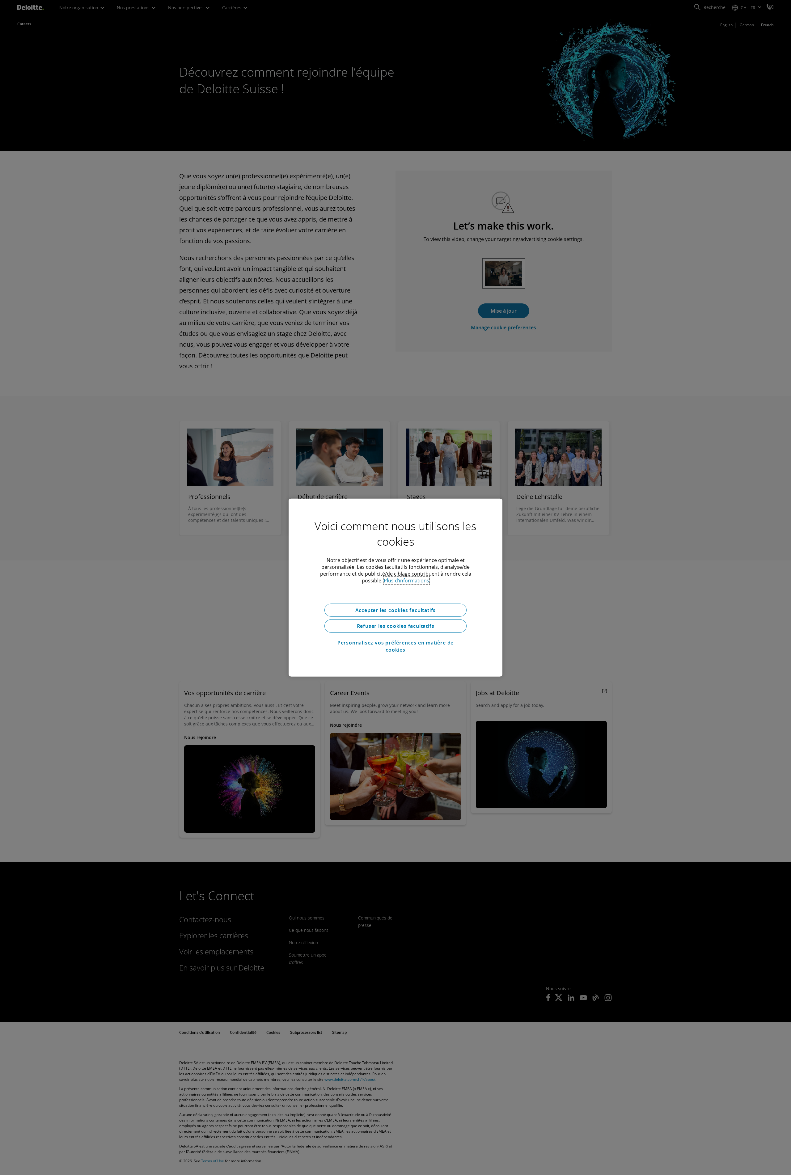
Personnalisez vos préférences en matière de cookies (395, 646)
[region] (395, 587)
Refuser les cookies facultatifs (395, 626)
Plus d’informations (406, 580)
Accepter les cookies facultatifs (395, 610)
